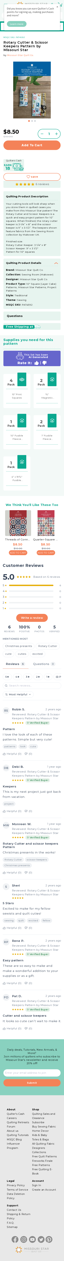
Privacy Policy (16, 1185)
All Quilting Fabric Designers (43, 1146)
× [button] (57, 7)
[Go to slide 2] (32, 121)
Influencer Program (13, 1146)
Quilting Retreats (18, 1122)
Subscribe (38, 1122)
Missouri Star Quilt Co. (20, 55)
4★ (17, 676)
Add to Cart (18, 552)
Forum (11, 1126)
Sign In (36, 1185)
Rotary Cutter (47, 646)
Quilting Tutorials (18, 1135)
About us (12, 1130)
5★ (7, 676)
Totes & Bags (40, 1139)
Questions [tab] (43, 664)
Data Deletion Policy (16, 1196)
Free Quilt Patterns (44, 1156)
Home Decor (40, 1130)
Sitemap (12, 1227)
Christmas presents (18, 646)
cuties (22, 653)
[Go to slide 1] (29, 121)
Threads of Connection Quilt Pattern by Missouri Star (18, 539)
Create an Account (44, 1189)
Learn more (16, 24)
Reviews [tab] (15, 664)
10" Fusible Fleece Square (17, 437)
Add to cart (32, 145)
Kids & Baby (39, 1135)
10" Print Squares (17, 396)
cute (8, 653)
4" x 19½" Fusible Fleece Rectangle (17, 478)
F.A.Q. (10, 1222)
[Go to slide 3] (35, 121)
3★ (28, 676)
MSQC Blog (14, 1139)
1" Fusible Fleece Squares (47, 437)
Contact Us (14, 1209)
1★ (48, 676)
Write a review (32, 617)
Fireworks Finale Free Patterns (42, 1163)
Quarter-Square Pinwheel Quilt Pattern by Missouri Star (46, 539)
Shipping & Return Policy (18, 1216)
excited (37, 653)
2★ (38, 676)
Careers (12, 1118)
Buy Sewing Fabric (44, 1126)
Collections (39, 1152)
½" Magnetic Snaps (47, 396)
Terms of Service (17, 1189)
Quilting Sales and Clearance (43, 1116)
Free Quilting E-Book (42, 1171)
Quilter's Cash (15, 1113)
